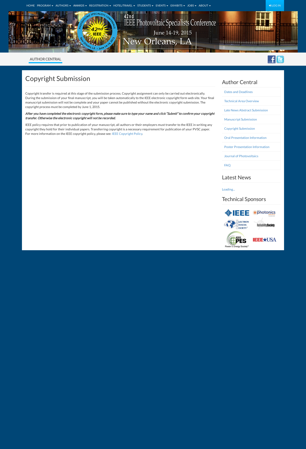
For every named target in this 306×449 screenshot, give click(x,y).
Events (161, 5)
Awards (79, 5)
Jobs (190, 5)
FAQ (227, 165)
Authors (62, 5)
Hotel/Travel (123, 5)
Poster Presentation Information (246, 147)
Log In (276, 5)
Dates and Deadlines (238, 92)
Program (44, 5)
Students (144, 5)
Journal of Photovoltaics (241, 156)
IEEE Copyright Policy (127, 134)
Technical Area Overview (241, 101)
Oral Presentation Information (245, 138)
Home (30, 5)
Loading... (228, 189)
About (204, 5)
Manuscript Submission (240, 119)
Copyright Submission (239, 128)
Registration (99, 5)
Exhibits (176, 5)
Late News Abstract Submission (246, 110)
